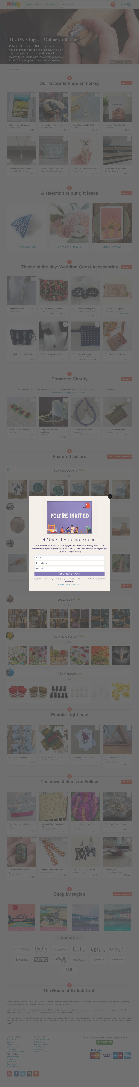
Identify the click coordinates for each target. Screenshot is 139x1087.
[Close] (110, 496)
